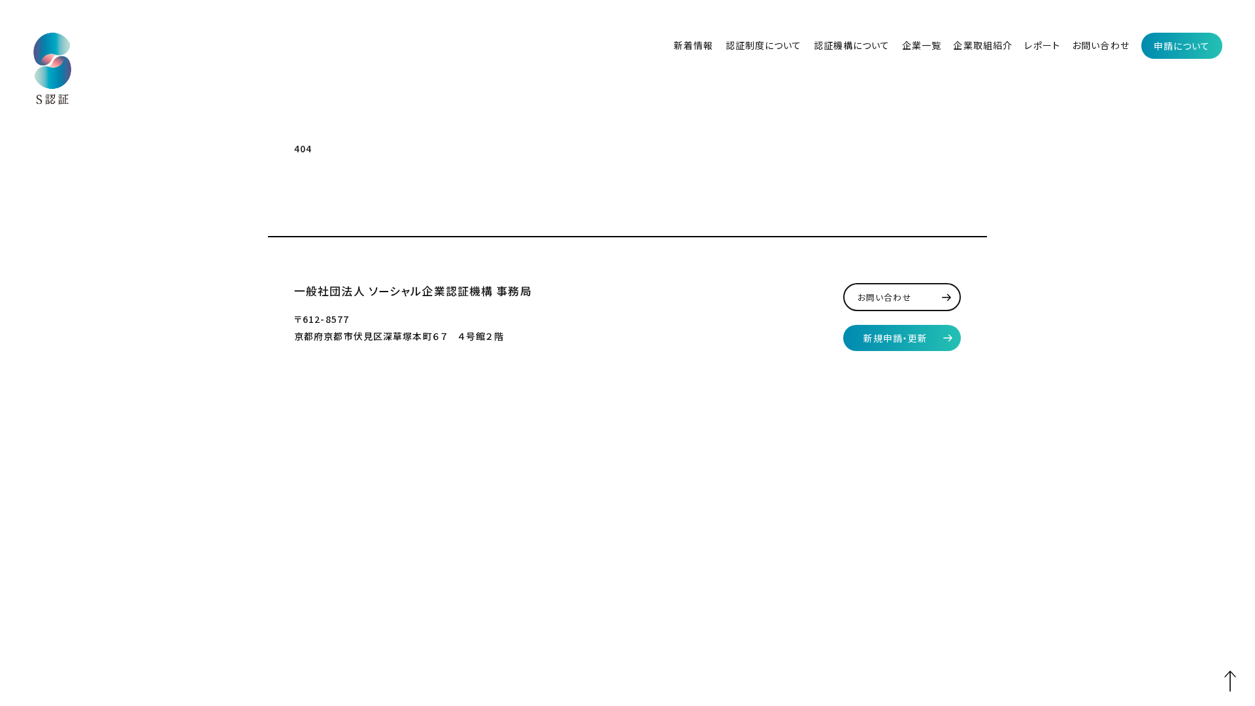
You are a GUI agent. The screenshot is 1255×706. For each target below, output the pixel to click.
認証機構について (852, 45)
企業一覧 (921, 45)
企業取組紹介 (982, 45)
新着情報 (693, 45)
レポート (1042, 45)
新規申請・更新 (895, 338)
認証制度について (764, 45)
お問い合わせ (1101, 45)
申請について (1182, 45)
